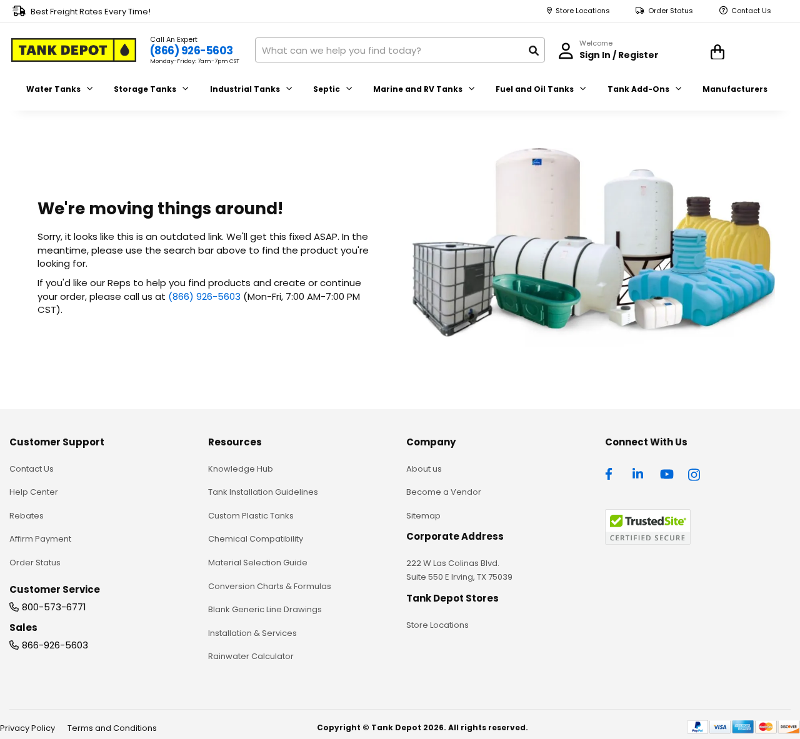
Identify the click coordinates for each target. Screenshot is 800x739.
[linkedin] (639, 473)
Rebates (26, 516)
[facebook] (612, 473)
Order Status (670, 11)
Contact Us (751, 11)
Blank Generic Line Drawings (265, 609)
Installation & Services (252, 633)
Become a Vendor (443, 492)
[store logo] (73, 50)
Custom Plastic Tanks (251, 516)
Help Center (33, 492)
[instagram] (695, 473)
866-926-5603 (55, 645)
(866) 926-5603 (191, 50)
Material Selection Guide (258, 562)
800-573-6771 (54, 606)
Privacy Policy (27, 728)
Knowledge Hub (240, 469)
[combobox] (400, 49)
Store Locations (583, 11)
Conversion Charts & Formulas (269, 586)
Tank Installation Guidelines (263, 492)
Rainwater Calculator (251, 656)
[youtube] (667, 473)
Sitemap (423, 516)
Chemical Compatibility (255, 539)
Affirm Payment (40, 539)
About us (424, 469)
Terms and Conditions (112, 728)
